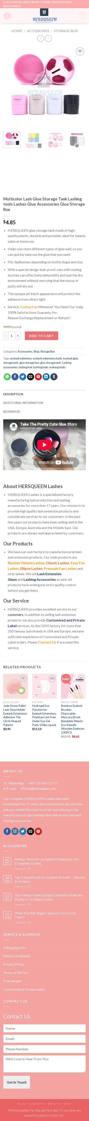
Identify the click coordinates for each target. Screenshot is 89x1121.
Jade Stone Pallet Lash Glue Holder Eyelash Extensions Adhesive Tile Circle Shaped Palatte (15, 715)
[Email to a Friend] (30, 377)
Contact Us (47, 642)
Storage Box (66, 31)
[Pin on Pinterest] (38, 377)
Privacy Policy (13, 964)
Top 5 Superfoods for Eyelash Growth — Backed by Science (49, 879)
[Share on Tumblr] (53, 377)
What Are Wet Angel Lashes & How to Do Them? (45, 915)
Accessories (38, 31)
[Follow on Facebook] (7, 831)
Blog (22, 1103)
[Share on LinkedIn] (46, 377)
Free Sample (12, 981)
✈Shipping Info (14, 948)
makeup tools (57, 367)
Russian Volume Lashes (26, 563)
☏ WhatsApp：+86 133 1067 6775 (30, 783)
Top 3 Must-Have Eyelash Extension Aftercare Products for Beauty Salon (48, 897)
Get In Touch (17, 1082)
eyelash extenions (21, 358)
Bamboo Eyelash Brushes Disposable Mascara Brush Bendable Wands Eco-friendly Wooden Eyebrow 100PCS (72, 719)
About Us (55, 1103)
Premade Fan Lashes (60, 568)
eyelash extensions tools (47, 358)
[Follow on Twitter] (22, 831)
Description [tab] (13, 394)
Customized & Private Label (23, 989)
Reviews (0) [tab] (11, 411)
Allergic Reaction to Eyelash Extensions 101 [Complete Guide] (46, 861)
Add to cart (41, 336)
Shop (36, 351)
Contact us (29, 307)
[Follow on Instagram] (15, 831)
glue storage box (29, 362)
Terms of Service (15, 972)
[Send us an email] (30, 831)
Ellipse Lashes (31, 568)
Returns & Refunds (16, 956)
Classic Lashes (57, 563)
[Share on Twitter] (22, 377)
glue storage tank (50, 362)
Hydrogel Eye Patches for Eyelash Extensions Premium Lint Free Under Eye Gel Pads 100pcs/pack (44, 715)
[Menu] (7, 15)
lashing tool (25, 367)
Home (16, 31)
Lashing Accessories (40, 579)
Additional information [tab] (23, 402)
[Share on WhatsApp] (7, 377)
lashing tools (40, 367)
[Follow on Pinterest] (38, 831)
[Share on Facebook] (15, 377)
